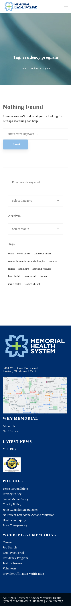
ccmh (11, 253)
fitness (11, 268)
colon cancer (23, 253)
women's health (32, 284)
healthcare (23, 268)
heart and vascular (41, 268)
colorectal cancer (42, 253)
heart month (30, 276)
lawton (43, 276)
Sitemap (58, 601)
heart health (14, 276)
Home (24, 68)
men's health (14, 284)
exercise (53, 261)
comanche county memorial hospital (26, 261)
